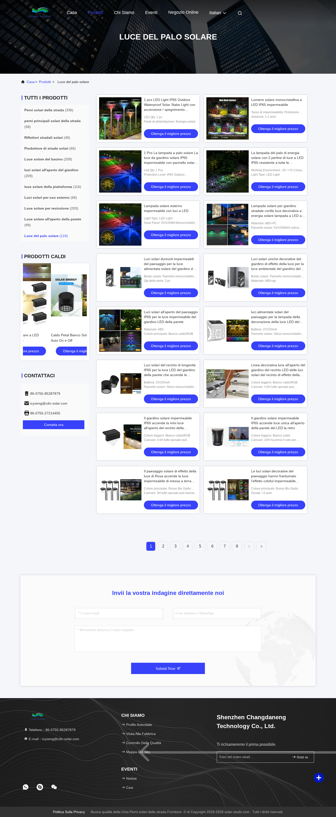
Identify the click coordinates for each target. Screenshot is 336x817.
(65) (50, 148)
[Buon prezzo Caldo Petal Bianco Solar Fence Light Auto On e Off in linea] (55, 295)
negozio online (183, 12)
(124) (46, 236)
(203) (51, 208)
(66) (50, 197)
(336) (48, 110)
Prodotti (95, 12)
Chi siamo (124, 12)
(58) (52, 124)
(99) (52, 222)
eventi (151, 12)
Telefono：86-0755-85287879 (52, 730)
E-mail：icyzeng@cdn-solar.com (53, 739)
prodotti (45, 82)
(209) (48, 159)
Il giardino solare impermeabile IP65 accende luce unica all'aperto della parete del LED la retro (278, 423)
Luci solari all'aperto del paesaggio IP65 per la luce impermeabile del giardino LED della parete (171, 317)
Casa (72, 12)
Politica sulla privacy (69, 812)
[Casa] (40, 12)
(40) (47, 138)
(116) (52, 187)
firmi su (302, 757)
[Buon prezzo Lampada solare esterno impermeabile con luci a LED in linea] (120, 224)
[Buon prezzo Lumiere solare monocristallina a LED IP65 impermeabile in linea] (227, 118)
